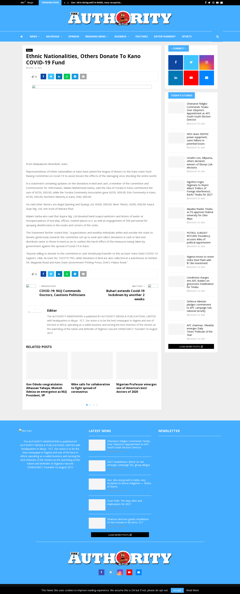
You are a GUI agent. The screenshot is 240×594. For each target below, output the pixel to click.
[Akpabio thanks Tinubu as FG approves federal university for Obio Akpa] (176, 212)
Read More (192, 590)
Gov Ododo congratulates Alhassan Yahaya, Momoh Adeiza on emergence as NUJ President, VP (46, 389)
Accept (177, 590)
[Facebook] (101, 572)
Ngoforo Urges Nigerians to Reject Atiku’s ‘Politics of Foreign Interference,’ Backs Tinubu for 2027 (199, 188)
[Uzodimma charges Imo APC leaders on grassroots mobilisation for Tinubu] (176, 281)
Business (120, 36)
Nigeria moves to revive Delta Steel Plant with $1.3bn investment (200, 260)
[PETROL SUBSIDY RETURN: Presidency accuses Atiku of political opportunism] (176, 236)
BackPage (52, 36)
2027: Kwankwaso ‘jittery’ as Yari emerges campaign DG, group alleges (128, 463)
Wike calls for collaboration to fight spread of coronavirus (90, 388)
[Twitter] (111, 572)
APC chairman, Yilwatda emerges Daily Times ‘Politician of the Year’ (200, 330)
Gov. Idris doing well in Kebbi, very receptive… (96, 2)
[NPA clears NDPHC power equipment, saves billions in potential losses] (176, 138)
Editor (52, 310)
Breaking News (95, 36)
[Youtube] (129, 572)
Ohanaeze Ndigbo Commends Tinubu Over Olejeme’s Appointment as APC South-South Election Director (199, 111)
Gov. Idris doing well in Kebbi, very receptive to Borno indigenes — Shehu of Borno (129, 483)
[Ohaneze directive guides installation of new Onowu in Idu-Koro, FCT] (97, 523)
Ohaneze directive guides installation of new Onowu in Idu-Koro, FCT (128, 520)
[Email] (139, 572)
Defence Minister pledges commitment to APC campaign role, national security (199, 306)
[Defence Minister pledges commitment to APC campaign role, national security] (176, 305)
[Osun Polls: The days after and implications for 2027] (97, 504)
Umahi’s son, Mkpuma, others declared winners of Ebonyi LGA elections (200, 162)
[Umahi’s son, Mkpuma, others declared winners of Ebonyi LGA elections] (176, 161)
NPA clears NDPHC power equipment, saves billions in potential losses (198, 138)
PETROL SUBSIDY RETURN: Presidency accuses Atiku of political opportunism (199, 237)
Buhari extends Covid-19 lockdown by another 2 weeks (125, 295)
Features (141, 36)
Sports (187, 36)
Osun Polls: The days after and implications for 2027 (124, 502)
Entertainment (165, 36)
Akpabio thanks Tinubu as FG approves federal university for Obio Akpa (200, 213)
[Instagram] (120, 572)
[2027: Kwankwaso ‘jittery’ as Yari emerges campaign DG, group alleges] (97, 465)
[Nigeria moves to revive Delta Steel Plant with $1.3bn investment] (176, 260)
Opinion (73, 36)
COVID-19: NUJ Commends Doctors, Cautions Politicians (62, 293)
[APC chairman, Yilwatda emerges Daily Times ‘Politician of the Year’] (176, 329)
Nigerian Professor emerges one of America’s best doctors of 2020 (136, 388)
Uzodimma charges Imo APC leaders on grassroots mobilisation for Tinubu (200, 282)
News (33, 36)
